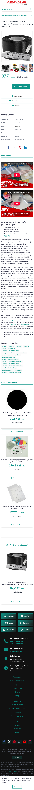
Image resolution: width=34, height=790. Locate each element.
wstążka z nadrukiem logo (10, 350)
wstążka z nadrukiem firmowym (12, 361)
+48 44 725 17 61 (16, 641)
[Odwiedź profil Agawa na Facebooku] (4, 742)
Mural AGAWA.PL (17, 712)
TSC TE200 (8, 236)
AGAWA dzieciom (17, 705)
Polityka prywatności (17, 709)
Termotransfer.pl (17, 716)
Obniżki (26, 616)
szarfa (4, 346)
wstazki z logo (21, 353)
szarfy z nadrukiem (8, 353)
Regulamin (17, 677)
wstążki (26, 346)
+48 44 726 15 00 (16, 644)
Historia (17, 692)
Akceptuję (17, 787)
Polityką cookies (12, 771)
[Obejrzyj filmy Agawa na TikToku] (19, 742)
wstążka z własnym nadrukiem (11, 372)
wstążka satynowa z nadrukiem (12, 366)
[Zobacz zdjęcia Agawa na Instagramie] (30, 742)
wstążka (11, 346)
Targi (17, 696)
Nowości (10, 616)
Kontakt (26, 630)
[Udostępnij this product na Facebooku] (9, 148)
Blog (17, 732)
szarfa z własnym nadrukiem (11, 355)
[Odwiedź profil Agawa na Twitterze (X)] (9, 742)
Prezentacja (17, 688)
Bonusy (10, 623)
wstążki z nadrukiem (8, 348)
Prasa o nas (17, 701)
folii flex (13, 324)
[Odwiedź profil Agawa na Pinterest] (14, 742)
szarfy (19, 346)
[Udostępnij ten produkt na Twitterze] (14, 148)
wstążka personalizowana (10, 359)
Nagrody (17, 685)
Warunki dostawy (17, 681)
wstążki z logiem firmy (9, 368)
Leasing (17, 721)
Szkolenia (26, 623)
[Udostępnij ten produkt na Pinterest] (20, 148)
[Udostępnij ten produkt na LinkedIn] (25, 148)
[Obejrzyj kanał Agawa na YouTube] (25, 742)
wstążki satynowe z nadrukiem (12, 370)
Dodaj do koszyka (22, 86)
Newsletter (10, 630)
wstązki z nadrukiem (8, 357)
